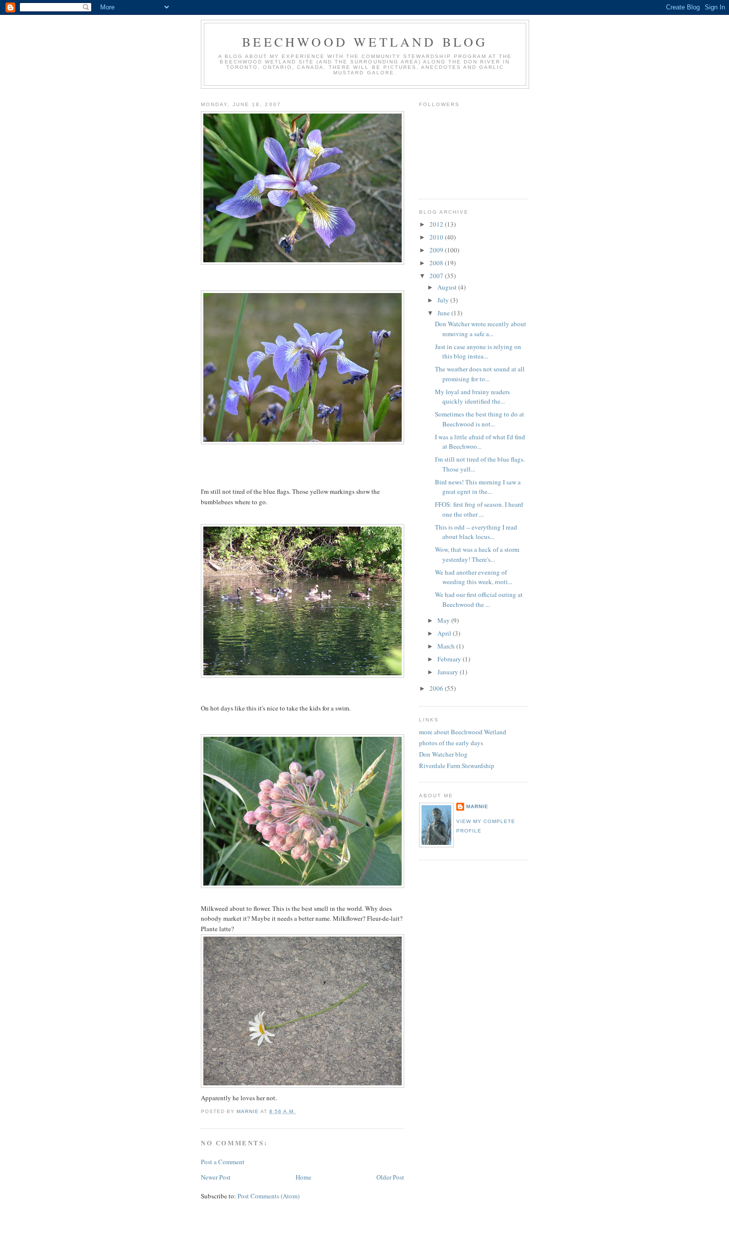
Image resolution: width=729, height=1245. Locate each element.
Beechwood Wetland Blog (364, 41)
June (444, 312)
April (445, 633)
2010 (437, 237)
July (443, 300)
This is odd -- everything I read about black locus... (476, 532)
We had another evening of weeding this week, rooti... (473, 577)
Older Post (390, 1177)
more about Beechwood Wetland (462, 731)
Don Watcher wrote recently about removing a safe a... (480, 328)
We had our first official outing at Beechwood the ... (479, 599)
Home (303, 1177)
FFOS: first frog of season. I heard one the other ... (479, 509)
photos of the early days (451, 742)
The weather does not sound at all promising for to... (480, 373)
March (446, 646)
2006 (437, 688)
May (444, 620)
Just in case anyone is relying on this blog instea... (478, 351)
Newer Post (216, 1177)
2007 (437, 275)
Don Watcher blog (443, 754)
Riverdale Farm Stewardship (456, 765)
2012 (437, 224)
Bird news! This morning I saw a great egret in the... (478, 486)
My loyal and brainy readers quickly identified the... (472, 396)
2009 (437, 249)
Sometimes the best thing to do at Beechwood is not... (479, 419)
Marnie (477, 806)
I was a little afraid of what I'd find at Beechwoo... (480, 441)
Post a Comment (222, 1161)
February (450, 658)
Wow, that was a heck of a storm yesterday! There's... (477, 554)
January (448, 671)
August (447, 287)
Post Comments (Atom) (269, 1195)
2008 (437, 262)
